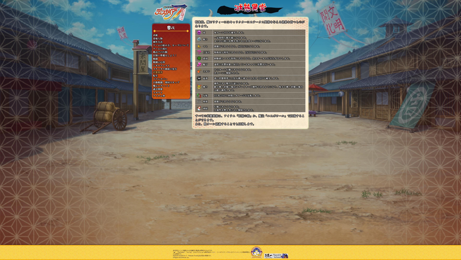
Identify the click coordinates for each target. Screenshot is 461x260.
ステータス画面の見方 (165, 69)
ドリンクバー (160, 79)
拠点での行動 (160, 52)
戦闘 (155, 58)
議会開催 (158, 89)
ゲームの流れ (160, 48)
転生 (155, 75)
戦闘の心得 (159, 62)
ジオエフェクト (161, 65)
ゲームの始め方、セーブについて (171, 45)
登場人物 (158, 38)
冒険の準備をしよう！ (165, 55)
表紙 (155, 35)
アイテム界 (159, 96)
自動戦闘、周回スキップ (166, 82)
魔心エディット (161, 85)
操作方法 (158, 42)
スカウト (158, 92)
